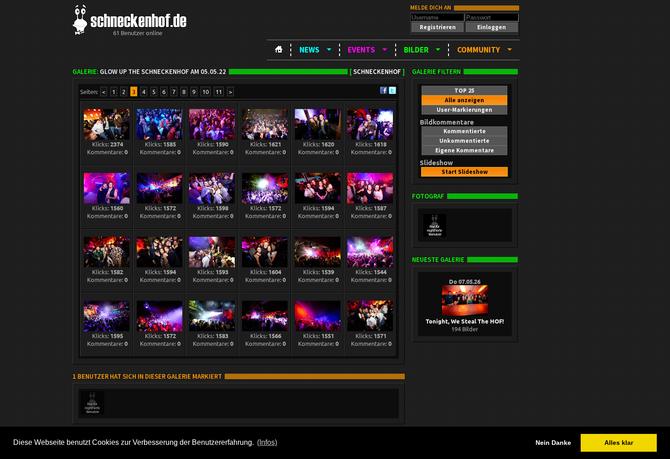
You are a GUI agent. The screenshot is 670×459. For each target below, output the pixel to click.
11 (219, 91)
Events (361, 50)
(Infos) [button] (267, 442)
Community (478, 50)
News (309, 50)
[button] (438, 27)
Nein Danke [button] (553, 442)
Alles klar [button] (618, 442)
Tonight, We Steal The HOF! (465, 321)
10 (205, 91)
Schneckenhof (377, 72)
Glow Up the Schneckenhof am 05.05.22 (163, 72)
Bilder (416, 50)
